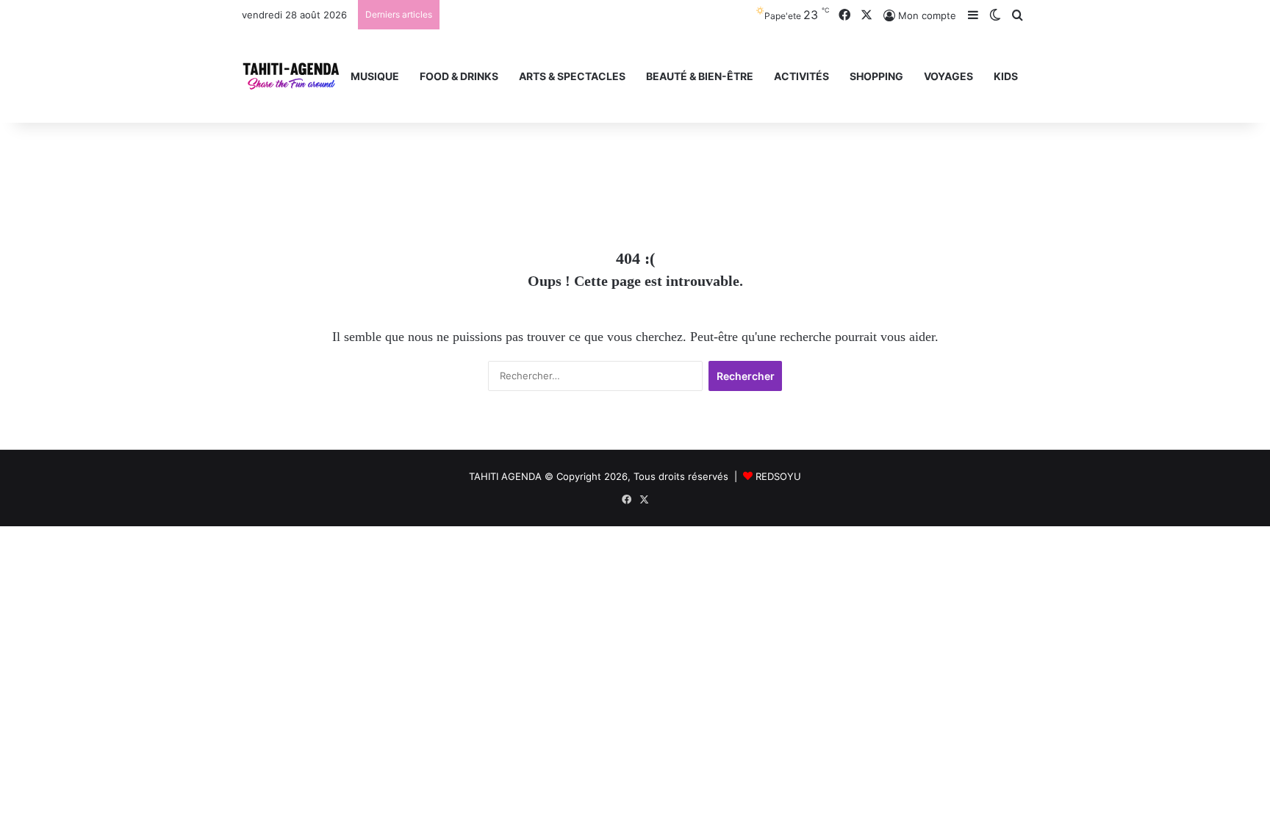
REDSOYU (778, 476)
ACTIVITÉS (801, 76)
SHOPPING (876, 76)
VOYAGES (948, 76)
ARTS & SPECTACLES (572, 76)
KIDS (1006, 76)
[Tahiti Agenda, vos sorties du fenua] (291, 76)
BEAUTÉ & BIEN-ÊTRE (699, 76)
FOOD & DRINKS (459, 76)
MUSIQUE (375, 76)
